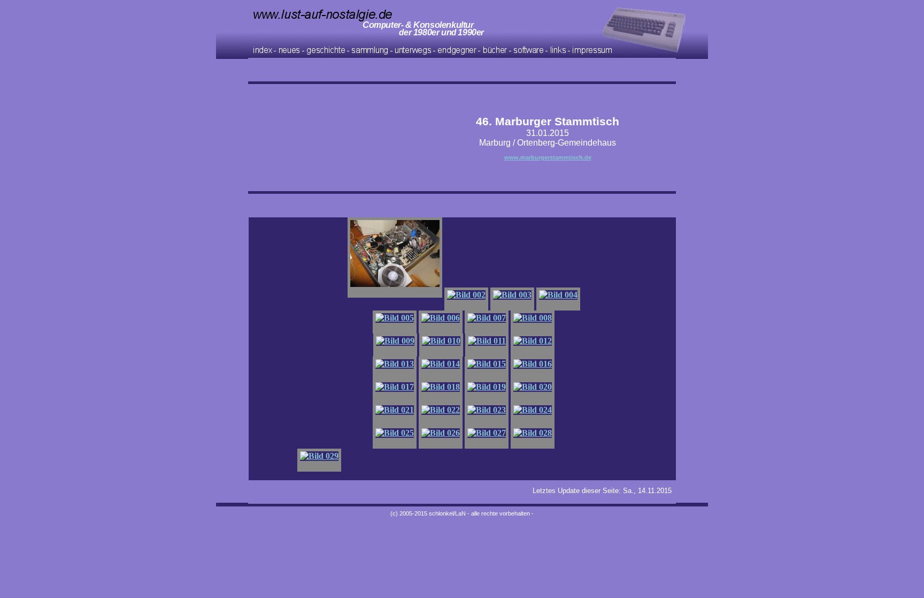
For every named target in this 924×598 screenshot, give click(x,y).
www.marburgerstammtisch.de (547, 157)
